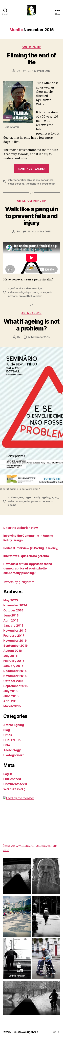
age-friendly (15, 288)
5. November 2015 (39, 337)
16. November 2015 (39, 231)
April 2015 (10, 701)
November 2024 (15, 605)
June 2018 (11, 615)
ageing (46, 497)
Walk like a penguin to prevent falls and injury (31, 216)
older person (15, 501)
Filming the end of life (31, 59)
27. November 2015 (39, 70)
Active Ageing (31, 313)
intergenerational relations (24, 180)
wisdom (37, 296)
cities (42, 292)
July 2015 (10, 691)
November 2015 (15, 676)
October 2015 (13, 681)
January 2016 (13, 666)
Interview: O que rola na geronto (26, 556)
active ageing (16, 497)
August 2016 (12, 650)
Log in (7, 774)
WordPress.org (14, 789)
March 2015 (12, 706)
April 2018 (10, 620)
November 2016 (15, 640)
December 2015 (15, 671)
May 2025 (10, 600)
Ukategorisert (13, 755)
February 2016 (14, 660)
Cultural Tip (31, 46)
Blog (6, 730)
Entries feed (12, 779)
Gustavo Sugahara (26, 1032)
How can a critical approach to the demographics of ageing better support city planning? (27, 568)
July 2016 (10, 655)
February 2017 (13, 635)
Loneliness (47, 180)
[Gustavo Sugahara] (31, 817)
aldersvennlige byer (20, 292)
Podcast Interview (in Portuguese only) (30, 548)
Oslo (6, 745)
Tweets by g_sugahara (18, 582)
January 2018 (13, 625)
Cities (21, 200)
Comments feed (15, 784)
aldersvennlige (33, 288)
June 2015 (11, 696)
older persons (16, 183)
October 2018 (13, 610)
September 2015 (15, 686)
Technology (12, 750)
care (35, 292)
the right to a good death (40, 183)
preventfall (25, 296)
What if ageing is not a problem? (31, 325)
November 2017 (15, 630)
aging (54, 497)
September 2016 (15, 645)
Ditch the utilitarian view (20, 527)
